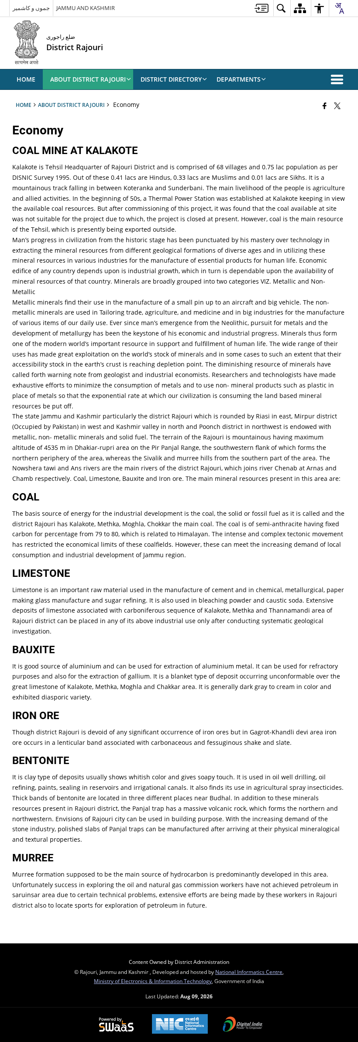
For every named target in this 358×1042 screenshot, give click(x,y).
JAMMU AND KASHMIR (85, 8)
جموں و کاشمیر (31, 8)
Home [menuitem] (26, 79)
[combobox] (339, 8)
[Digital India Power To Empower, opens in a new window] (242, 1025)
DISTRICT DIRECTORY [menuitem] (171, 79)
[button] (338, 79)
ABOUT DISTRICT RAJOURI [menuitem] (88, 79)
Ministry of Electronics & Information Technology (153, 980)
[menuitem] (261, 8)
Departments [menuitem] (239, 79)
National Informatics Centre (248, 971)
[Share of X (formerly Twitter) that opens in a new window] (337, 105)
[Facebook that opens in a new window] (324, 105)
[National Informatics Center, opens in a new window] (179, 1025)
